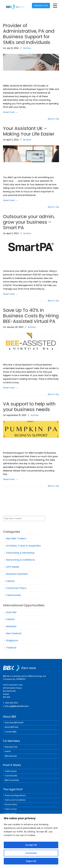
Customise (31, 853)
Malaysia (11, 626)
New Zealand (13, 633)
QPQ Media (12, 567)
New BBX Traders (16, 538)
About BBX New (11, 727)
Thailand (11, 647)
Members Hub (11, 747)
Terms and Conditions (15, 800)
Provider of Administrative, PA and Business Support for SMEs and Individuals (28, 34)
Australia (11, 612)
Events (8, 751)
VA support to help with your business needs (29, 407)
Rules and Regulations (15, 795)
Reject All (31, 861)
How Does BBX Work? (14, 722)
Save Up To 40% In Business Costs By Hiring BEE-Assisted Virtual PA (31, 316)
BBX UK (15, 5)
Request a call (41, 5)
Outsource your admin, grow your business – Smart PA (29, 222)
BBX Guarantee (12, 780)
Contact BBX (10, 731)
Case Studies (11, 775)
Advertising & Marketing (20, 552)
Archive (27, 48)
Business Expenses (17, 574)
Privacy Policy (11, 804)
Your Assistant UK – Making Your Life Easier (28, 131)
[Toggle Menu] (55, 6)
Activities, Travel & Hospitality (23, 545)
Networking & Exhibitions (20, 560)
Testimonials (13, 595)
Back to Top (53, 119)
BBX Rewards (11, 756)
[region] (31, 840)
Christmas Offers (16, 588)
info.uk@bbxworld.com (17, 706)
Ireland (10, 581)
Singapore (12, 640)
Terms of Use (11, 809)
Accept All (31, 844)
